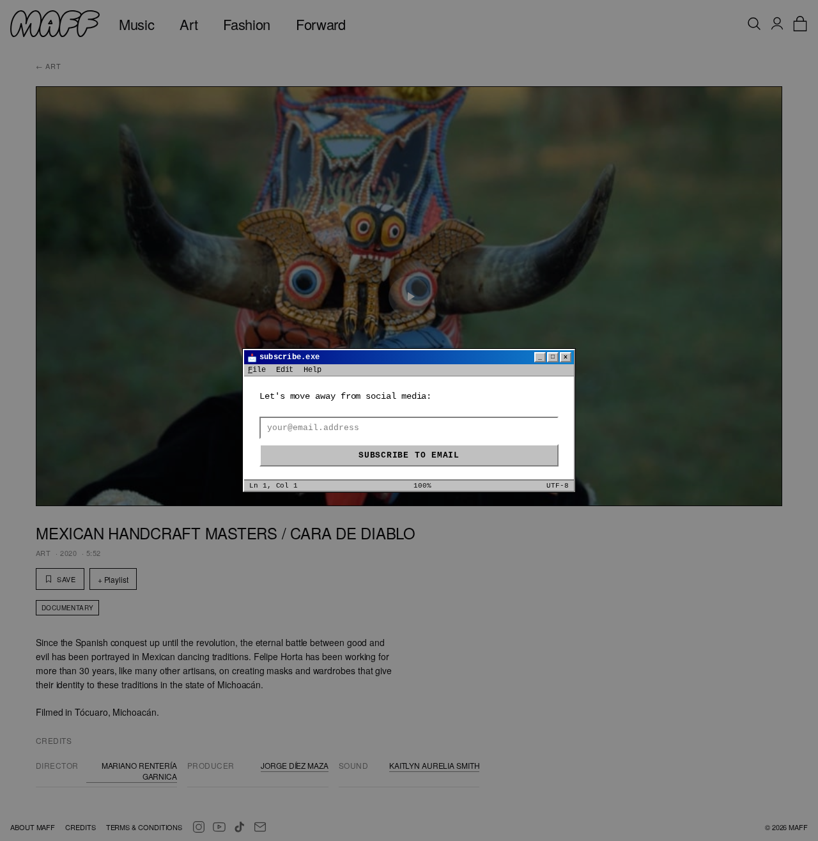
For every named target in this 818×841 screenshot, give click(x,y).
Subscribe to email (409, 455)
